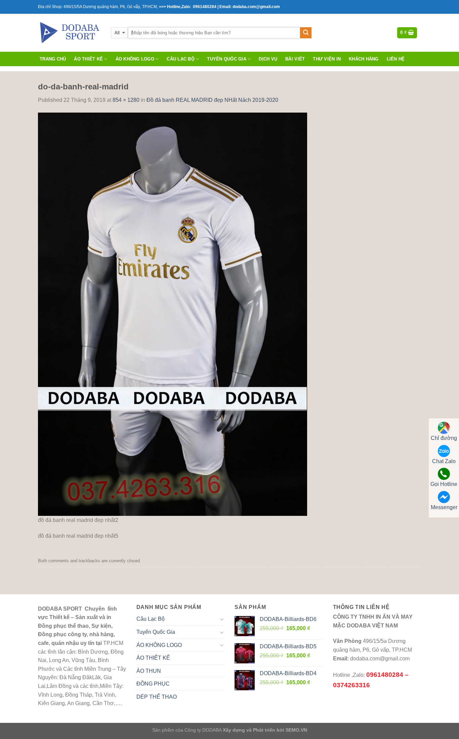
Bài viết (295, 58)
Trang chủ (53, 58)
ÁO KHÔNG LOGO (135, 58)
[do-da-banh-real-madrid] (172, 314)
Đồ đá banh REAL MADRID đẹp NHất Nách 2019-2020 (212, 100)
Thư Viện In (327, 58)
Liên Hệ (396, 58)
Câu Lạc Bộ (181, 58)
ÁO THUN (148, 671)
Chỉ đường (444, 438)
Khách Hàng (364, 58)
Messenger (444, 507)
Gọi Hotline (443, 484)
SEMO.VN (296, 730)
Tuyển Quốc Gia (226, 58)
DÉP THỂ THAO (156, 697)
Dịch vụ (268, 58)
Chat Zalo (444, 461)
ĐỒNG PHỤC (153, 684)
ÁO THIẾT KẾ (88, 58)
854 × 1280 (126, 100)
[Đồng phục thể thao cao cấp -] (69, 32)
